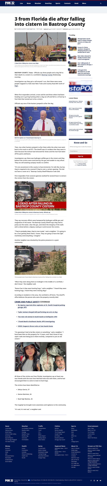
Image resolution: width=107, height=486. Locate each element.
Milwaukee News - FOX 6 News (61, 449)
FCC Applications (75, 465)
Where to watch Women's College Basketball (94, 464)
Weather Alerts (25, 430)
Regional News (60, 446)
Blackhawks (74, 430)
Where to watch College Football (94, 450)
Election (57, 428)
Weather (25, 426)
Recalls (23, 457)
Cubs (72, 434)
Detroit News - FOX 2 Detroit (60, 452)
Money (7, 446)
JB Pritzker (57, 436)
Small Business (9, 459)
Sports (73, 426)
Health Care (25, 456)
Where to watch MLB (93, 453)
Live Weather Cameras (27, 428)
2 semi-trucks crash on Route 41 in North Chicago (76, 130)
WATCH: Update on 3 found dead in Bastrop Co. (28, 138)
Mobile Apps (74, 450)
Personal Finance (9, 456)
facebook (91, 480)
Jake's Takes (91, 428)
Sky (72, 439)
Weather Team (25, 434)
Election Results (59, 430)
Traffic (40, 426)
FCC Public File (75, 463)
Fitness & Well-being (27, 454)
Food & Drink (91, 434)
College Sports (75, 441)
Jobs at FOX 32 (75, 459)
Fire (72, 438)
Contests (73, 456)
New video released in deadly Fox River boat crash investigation (84, 57)
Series (40, 446)
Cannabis (24, 452)
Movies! (90, 436)
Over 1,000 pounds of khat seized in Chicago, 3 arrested (85, 64)
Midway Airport (42, 438)
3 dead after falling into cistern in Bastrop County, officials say (32, 212)
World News (8, 432)
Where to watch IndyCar (94, 458)
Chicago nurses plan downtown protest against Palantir (75, 116)
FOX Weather (25, 439)
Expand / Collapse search (101, 3)
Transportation (42, 428)
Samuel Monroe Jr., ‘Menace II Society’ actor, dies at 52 (76, 102)
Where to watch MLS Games (93, 471)
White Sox (73, 436)
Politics (57, 426)
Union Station (41, 439)
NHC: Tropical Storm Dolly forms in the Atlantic (75, 109)
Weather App (25, 436)
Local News (8, 428)
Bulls (72, 432)
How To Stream (75, 448)
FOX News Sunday (10, 441)
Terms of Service (81, 165)
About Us (74, 446)
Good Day (7, 436)
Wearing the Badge (43, 452)
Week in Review (42, 450)
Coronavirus (25, 450)
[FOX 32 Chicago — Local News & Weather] (10, 3)
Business (7, 448)
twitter (97, 480)
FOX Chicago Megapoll (11, 439)
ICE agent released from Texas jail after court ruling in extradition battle (76, 123)
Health (24, 446)
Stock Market (8, 461)
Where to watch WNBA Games (93, 467)
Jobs (6, 454)
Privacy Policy (82, 163)
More (84, 3)
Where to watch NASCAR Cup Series (94, 456)
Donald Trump (58, 434)
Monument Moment (43, 456)
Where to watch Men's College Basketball (93, 461)
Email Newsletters (75, 452)
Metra (39, 434)
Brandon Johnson (59, 438)
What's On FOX (91, 430)
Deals (6, 452)
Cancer (23, 448)
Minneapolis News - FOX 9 (61, 455)
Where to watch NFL (93, 448)
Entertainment (93, 426)
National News (9, 430)
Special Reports (9, 438)
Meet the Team (75, 457)
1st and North (41, 448)
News (7, 426)
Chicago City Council (60, 439)
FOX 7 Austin (39, 29)
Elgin (16, 86)
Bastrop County (47, 75)
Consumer (7, 450)
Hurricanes (24, 438)
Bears (72, 428)
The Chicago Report (60, 432)
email (100, 480)
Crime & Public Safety (10, 434)
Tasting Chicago (42, 454)
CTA (39, 432)
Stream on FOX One (95, 446)
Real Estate (8, 457)
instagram (94, 480)
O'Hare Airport (42, 436)
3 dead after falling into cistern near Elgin (27, 63)
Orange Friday (41, 457)
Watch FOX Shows (92, 438)
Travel (39, 430)
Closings (24, 432)
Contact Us (74, 454)
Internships (74, 461)
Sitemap (73, 467)
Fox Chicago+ (91, 432)
